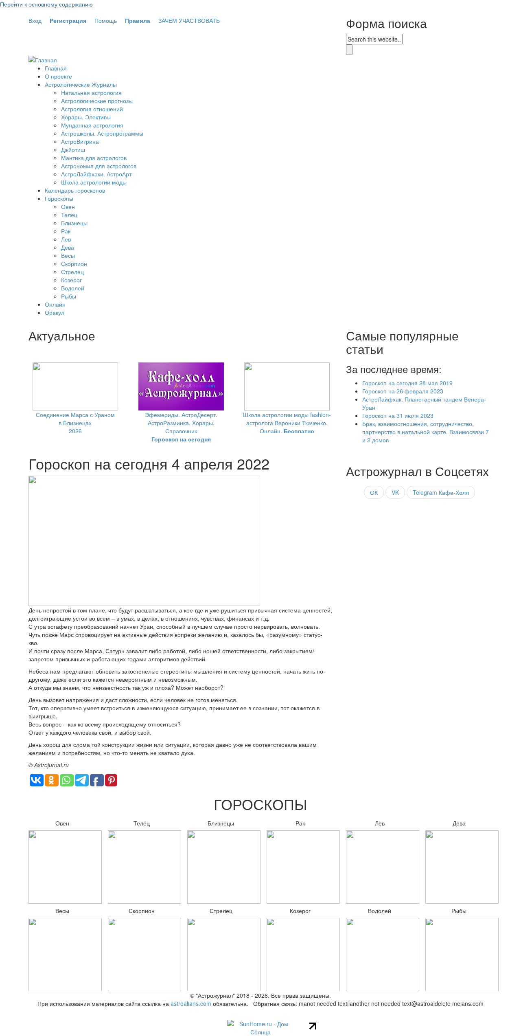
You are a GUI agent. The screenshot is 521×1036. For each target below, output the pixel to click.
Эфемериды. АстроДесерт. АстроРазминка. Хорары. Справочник (181, 426)
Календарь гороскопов (75, 190)
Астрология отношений (92, 109)
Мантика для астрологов (94, 158)
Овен (68, 206)
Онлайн (55, 304)
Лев (66, 239)
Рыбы (68, 296)
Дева (67, 247)
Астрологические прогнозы (97, 101)
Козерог (71, 280)
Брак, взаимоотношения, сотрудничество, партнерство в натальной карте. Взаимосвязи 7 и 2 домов (425, 431)
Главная (56, 68)
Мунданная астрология (92, 125)
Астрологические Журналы (81, 84)
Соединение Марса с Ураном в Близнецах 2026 (75, 422)
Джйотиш (73, 149)
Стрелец (72, 272)
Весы (68, 255)
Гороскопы (59, 198)
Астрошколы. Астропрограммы (102, 133)
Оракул (54, 312)
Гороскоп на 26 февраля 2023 (402, 391)
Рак (65, 231)
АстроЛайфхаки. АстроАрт (96, 174)
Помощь (105, 20)
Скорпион (74, 263)
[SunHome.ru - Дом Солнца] (260, 1027)
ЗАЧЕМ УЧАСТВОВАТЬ (189, 20)
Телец (69, 215)
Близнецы (74, 223)
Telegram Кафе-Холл (441, 492)
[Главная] (42, 59)
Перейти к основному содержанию (46, 4)
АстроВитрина (80, 141)
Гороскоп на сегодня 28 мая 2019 (407, 383)
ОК (374, 492)
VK (395, 492)
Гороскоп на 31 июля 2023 (397, 415)
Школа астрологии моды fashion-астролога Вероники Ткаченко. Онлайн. (287, 422)
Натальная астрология (91, 92)
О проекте (58, 76)
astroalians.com (191, 1003)
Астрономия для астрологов (98, 166)
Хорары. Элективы (86, 117)
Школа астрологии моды (94, 182)
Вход (35, 20)
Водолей (72, 288)
